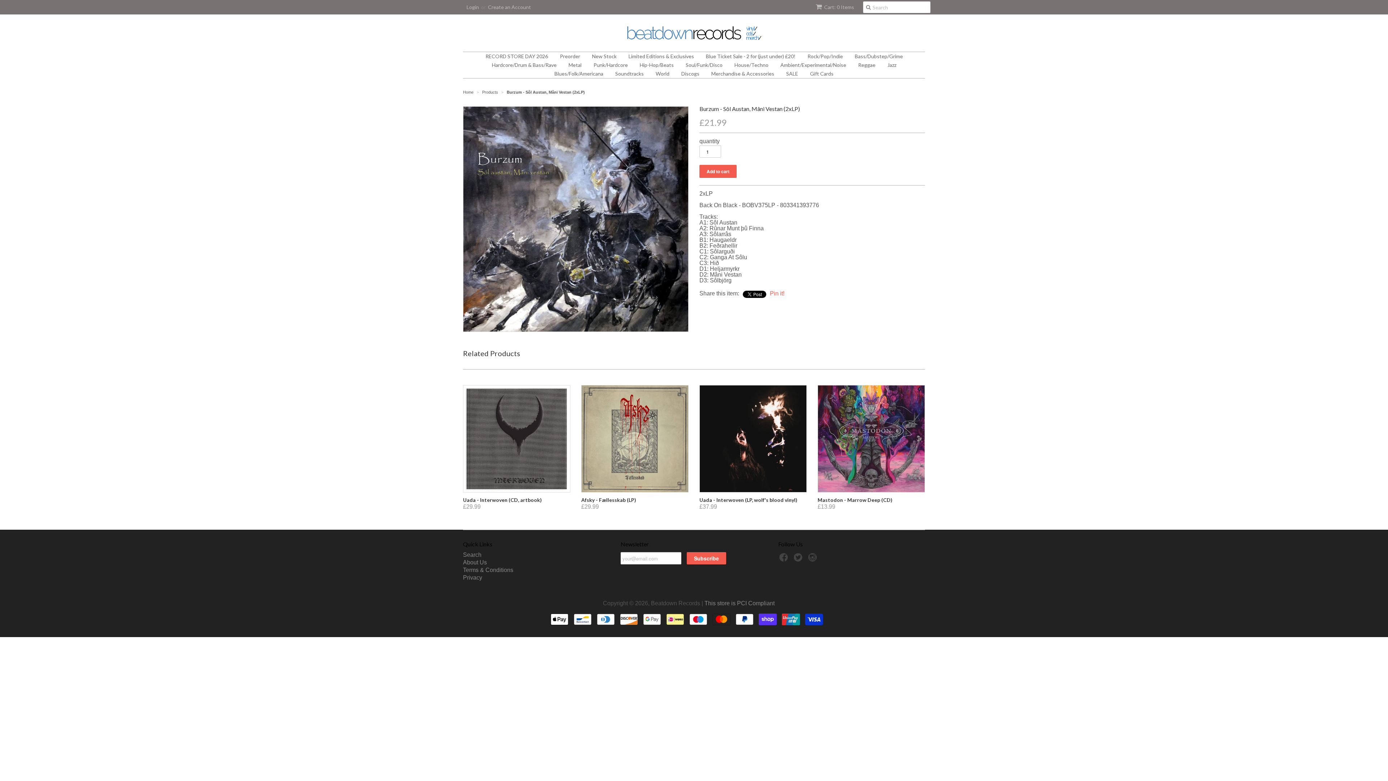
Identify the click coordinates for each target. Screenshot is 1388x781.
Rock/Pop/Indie (825, 56)
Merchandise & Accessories (742, 74)
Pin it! (777, 293)
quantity (709, 141)
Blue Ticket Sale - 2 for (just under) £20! (751, 56)
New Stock (604, 56)
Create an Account (509, 7)
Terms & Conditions (488, 570)
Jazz (891, 65)
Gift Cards (822, 74)
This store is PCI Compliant (739, 603)
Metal (575, 65)
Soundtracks (629, 74)
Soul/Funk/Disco (704, 65)
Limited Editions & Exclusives (661, 56)
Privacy (472, 578)
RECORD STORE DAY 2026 (516, 56)
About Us (475, 562)
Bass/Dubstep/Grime (879, 56)
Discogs (690, 74)
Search (472, 555)
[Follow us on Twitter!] (799, 559)
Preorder (570, 56)
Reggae (866, 65)
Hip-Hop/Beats (657, 65)
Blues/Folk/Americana (578, 74)
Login (473, 7)
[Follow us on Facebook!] (784, 559)
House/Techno (751, 65)
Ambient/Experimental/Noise (813, 65)
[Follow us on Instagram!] (813, 559)
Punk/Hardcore (611, 65)
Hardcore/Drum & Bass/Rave (524, 65)
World (662, 74)
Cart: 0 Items (839, 7)
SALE (792, 74)
